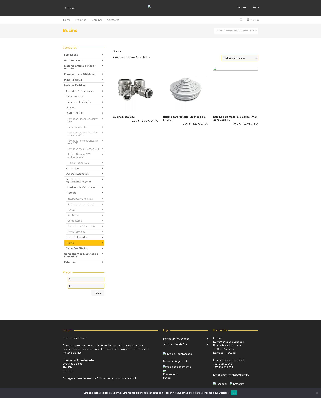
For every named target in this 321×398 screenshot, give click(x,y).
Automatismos (73, 60)
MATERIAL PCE (75, 113)
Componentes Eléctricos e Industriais (81, 255)
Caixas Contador (75, 96)
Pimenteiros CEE (77, 127)
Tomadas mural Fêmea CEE (83, 148)
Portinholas (72, 168)
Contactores (74, 220)
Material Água (73, 79)
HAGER (71, 209)
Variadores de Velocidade (80, 187)
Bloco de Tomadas (76, 237)
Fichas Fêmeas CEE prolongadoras (79, 156)
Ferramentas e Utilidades (80, 74)
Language (242, 7)
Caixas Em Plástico (77, 248)
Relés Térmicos (76, 231)
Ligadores (71, 107)
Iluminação (71, 54)
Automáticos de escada (81, 204)
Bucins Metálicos (124, 116)
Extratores (70, 262)
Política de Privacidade (176, 338)
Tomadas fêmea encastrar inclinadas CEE (82, 134)
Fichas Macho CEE (78, 162)
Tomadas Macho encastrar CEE (82, 120)
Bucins (70, 242)
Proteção (71, 192)
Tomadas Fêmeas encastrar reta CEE (83, 142)
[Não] (316, 393)
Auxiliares (72, 215)
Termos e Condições (175, 344)
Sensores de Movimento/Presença (78, 180)
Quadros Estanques (77, 173)
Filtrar (98, 293)
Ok (234, 393)
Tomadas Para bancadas (80, 91)
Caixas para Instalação (78, 102)
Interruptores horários (80, 198)
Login (256, 7)
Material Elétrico (74, 85)
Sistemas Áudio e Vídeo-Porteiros (79, 67)
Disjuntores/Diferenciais (81, 226)
